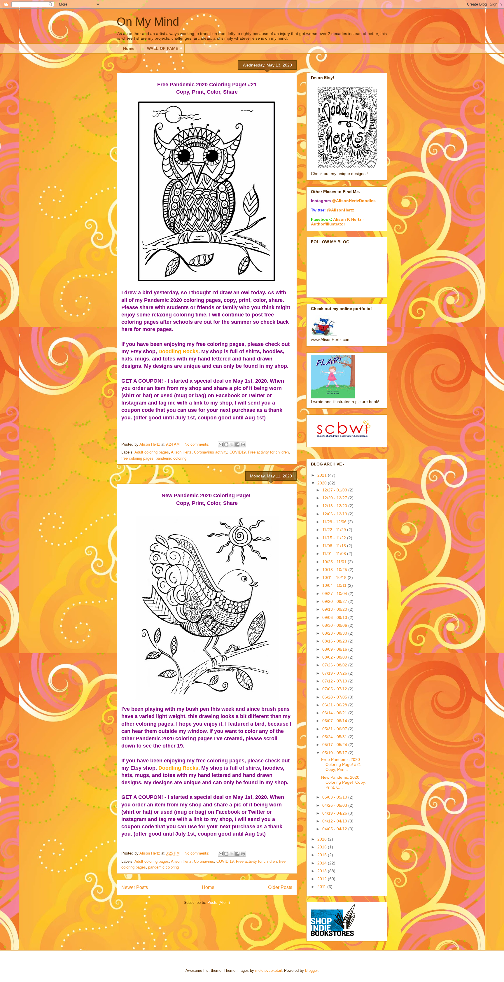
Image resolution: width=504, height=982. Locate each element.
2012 (322, 878)
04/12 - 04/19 (335, 821)
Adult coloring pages (151, 452)
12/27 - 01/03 (335, 490)
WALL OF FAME (162, 48)
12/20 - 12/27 (335, 498)
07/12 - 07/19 (335, 681)
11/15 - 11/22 (334, 537)
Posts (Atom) (218, 902)
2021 (322, 475)
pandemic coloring (171, 458)
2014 (322, 863)
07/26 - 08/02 (335, 665)
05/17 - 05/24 (335, 744)
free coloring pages (137, 458)
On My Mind (148, 21)
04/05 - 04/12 (335, 829)
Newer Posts (134, 887)
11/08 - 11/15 (334, 545)
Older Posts (280, 887)
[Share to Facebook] (237, 444)
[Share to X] (232, 444)
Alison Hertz (181, 452)
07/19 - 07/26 (335, 673)
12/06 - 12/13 (335, 514)
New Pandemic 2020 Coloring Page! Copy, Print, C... (343, 782)
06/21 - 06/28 (335, 705)
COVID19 (238, 452)
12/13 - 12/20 (335, 505)
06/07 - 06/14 (335, 720)
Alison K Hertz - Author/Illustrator (337, 221)
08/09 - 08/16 (335, 649)
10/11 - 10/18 (335, 577)
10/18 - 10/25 (335, 569)
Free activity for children (268, 452)
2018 (322, 839)
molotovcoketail (268, 970)
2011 (322, 886)
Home (128, 48)
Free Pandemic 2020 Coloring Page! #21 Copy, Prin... (341, 764)
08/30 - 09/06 (335, 625)
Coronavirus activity (210, 452)
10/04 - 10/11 (335, 585)
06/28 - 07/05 (335, 697)
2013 (322, 871)
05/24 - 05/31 (335, 736)
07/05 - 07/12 (335, 689)
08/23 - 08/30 (335, 633)
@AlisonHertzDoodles (354, 200)
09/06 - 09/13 (335, 617)
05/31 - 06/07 (335, 729)
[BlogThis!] (226, 444)
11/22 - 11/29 (334, 529)
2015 (322, 855)
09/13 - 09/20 (335, 609)
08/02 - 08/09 (335, 657)
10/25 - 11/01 (335, 561)
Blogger (311, 970)
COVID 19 (225, 861)
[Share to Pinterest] (243, 444)
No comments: (198, 444)
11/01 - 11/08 (334, 553)
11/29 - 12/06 (335, 521)
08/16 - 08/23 (335, 641)
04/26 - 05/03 (335, 805)
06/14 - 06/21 (335, 712)
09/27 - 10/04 (335, 593)
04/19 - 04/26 (335, 813)
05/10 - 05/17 (335, 752)
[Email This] (221, 444)
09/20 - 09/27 (335, 601)
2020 (322, 483)
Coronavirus (204, 861)
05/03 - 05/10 (335, 797)
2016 (322, 847)
